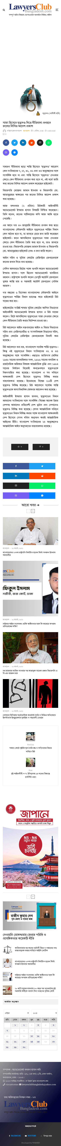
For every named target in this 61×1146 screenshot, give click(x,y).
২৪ (31, 1042)
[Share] (6, 142)
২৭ (53, 1042)
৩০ (24, 1047)
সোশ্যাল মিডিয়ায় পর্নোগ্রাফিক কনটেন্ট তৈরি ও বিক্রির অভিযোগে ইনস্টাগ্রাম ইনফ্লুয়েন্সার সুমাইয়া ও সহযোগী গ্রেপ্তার (29, 716)
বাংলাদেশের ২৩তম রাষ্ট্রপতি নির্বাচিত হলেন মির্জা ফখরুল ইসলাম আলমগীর (29, 554)
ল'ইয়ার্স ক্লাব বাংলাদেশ (14, 131)
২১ (7, 1042)
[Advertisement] (30, 51)
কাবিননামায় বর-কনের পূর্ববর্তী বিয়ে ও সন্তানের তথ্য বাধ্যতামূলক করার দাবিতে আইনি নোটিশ (36, 949)
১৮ (38, 1036)
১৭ (32, 1036)
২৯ (15, 1047)
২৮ (7, 1047)
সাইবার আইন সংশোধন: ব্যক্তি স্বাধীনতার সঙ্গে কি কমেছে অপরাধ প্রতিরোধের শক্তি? (29, 625)
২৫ (38, 1042)
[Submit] (31, 142)
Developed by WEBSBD (30, 1143)
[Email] (40, 142)
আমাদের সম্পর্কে (30, 1126)
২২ (15, 1042)
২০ (53, 1036)
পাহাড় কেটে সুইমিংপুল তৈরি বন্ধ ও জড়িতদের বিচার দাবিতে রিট (30, 748)
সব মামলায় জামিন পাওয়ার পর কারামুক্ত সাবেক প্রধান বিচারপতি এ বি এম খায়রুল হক (30, 672)
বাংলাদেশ (26, 131)
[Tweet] (14, 142)
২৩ (24, 1042)
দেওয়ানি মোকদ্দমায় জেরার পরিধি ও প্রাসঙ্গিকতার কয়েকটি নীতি (24, 936)
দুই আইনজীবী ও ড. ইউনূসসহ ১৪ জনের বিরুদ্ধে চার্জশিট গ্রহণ (30, 774)
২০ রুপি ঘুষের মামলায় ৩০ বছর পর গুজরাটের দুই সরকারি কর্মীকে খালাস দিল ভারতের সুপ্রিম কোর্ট (35, 990)
